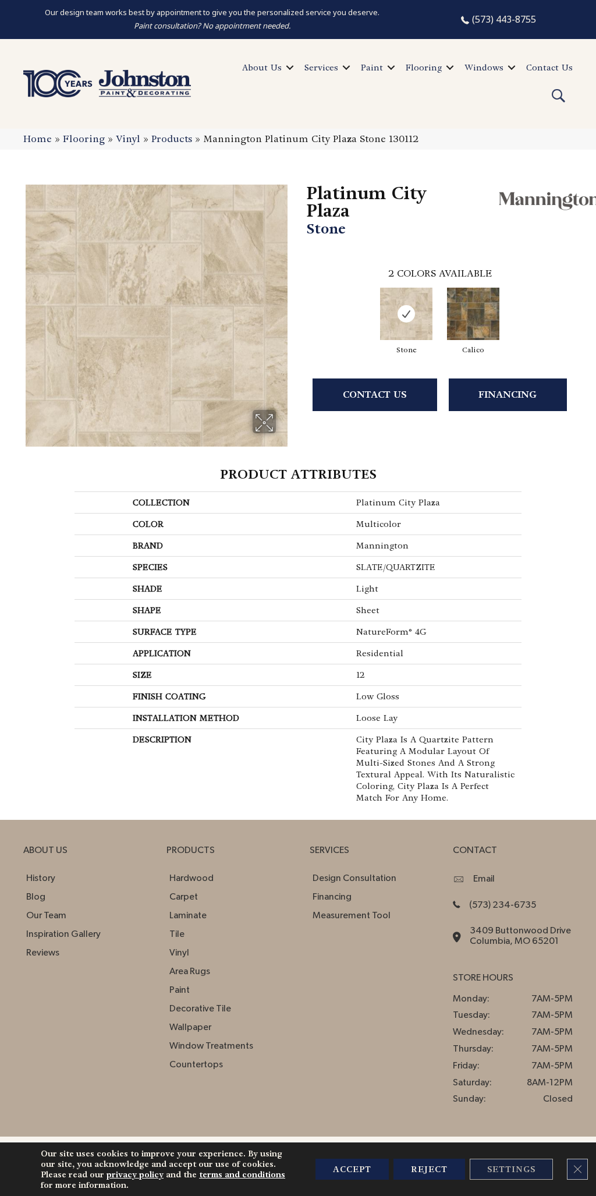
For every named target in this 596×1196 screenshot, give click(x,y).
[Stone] (406, 314)
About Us (262, 67)
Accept (352, 1169)
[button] (290, 67)
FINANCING (507, 394)
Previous (301, 304)
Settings (511, 1169)
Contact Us (549, 67)
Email (484, 878)
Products (171, 139)
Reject (429, 1169)
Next (578, 304)
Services (321, 67)
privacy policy (135, 1174)
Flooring (424, 67)
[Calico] (473, 314)
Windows (483, 67)
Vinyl (128, 139)
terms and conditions (242, 1174)
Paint (372, 67)
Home (37, 139)
